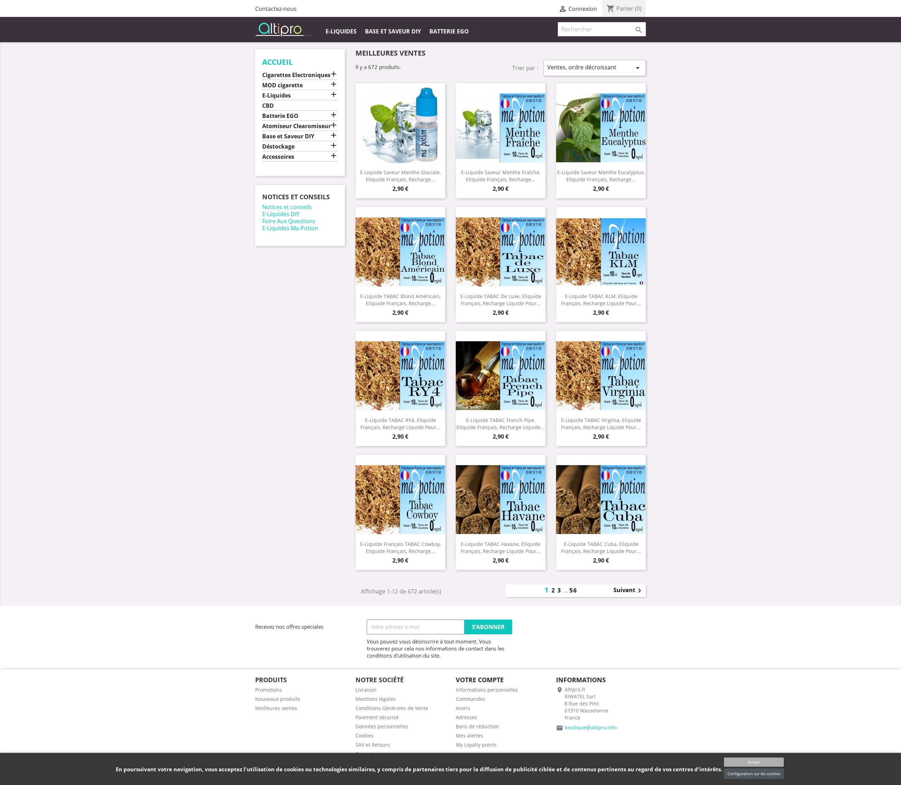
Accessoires (278, 157)
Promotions (268, 689)
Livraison (366, 689)
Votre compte (480, 680)
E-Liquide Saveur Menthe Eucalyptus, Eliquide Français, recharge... (601, 176)
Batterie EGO (449, 31)
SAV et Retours (372, 744)
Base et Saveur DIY (393, 31)
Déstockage (278, 146)
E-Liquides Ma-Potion (290, 228)
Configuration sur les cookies (753, 773)
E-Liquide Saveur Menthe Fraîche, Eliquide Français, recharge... (500, 176)
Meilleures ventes (276, 708)
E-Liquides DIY (281, 214)
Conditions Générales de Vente (391, 708)
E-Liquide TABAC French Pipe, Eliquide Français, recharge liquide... (500, 424)
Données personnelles (381, 726)
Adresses (466, 717)
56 (573, 590)
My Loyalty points (476, 744)
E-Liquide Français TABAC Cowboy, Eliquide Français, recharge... (400, 547)
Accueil (277, 62)
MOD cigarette (282, 85)
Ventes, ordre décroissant (594, 67)
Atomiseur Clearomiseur (296, 126)
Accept (754, 762)
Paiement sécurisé (377, 717)
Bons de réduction (477, 726)
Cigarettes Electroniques (296, 75)
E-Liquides (341, 31)
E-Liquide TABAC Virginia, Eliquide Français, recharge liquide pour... (601, 424)
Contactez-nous (276, 9)
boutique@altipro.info (591, 727)
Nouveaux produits (277, 699)
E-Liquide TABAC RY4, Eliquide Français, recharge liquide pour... (400, 424)
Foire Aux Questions (288, 221)
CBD (268, 105)
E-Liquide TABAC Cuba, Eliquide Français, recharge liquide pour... (601, 547)
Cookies (364, 735)
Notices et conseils (287, 207)
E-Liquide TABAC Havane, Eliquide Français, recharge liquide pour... (501, 547)
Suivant (628, 590)
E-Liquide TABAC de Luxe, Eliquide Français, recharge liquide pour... (500, 300)
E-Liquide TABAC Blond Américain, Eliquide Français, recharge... (400, 300)
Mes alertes (469, 735)
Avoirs (463, 708)
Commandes (470, 699)
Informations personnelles (487, 689)
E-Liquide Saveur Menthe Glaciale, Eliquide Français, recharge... (400, 176)
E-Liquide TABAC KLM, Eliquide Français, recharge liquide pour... (601, 300)
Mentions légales (375, 699)
